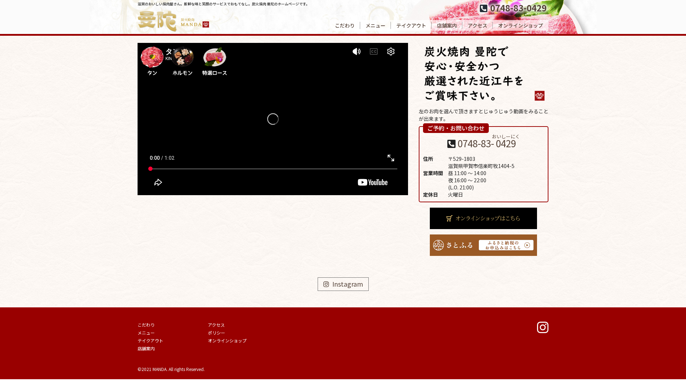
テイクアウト (411, 25)
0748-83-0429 (518, 7)
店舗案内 (447, 25)
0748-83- (489, 143)
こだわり (345, 25)
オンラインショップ (520, 25)
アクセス (477, 25)
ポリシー (216, 333)
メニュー (376, 25)
